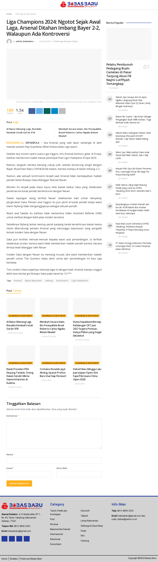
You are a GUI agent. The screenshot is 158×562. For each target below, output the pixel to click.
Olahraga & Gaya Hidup (25, 14)
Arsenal (18, 280)
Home (9, 14)
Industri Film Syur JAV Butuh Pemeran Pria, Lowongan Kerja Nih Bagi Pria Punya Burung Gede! (133, 171)
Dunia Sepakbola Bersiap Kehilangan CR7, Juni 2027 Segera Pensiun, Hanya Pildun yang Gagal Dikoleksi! (87, 328)
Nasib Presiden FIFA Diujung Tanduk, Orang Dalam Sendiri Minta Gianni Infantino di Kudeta (19, 376)
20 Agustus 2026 (48, 336)
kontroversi (62, 280)
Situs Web (61, 468)
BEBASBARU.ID (14, 142)
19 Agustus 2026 (81, 340)
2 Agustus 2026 (15, 387)
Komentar (13, 415)
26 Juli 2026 (79, 383)
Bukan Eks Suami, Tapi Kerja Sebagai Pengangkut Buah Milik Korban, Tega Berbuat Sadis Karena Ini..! (133, 119)
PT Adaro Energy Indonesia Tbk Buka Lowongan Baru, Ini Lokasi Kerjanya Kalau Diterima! (133, 246)
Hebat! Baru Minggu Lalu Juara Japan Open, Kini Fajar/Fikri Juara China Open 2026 (87, 374)
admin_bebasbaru (25, 41)
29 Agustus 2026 (15, 333)
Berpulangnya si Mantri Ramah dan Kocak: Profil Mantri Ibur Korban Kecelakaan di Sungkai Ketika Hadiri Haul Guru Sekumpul (132, 209)
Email (10, 468)
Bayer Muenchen (33, 280)
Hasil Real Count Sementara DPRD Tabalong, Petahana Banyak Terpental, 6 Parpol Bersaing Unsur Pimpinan (132, 228)
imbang (49, 280)
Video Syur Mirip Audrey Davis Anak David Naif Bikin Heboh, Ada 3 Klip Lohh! (132, 155)
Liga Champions (80, 280)
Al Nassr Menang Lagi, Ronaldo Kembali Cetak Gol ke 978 (19, 325)
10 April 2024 (45, 41)
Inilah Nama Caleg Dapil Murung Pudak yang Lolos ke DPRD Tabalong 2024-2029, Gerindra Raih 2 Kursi (133, 189)
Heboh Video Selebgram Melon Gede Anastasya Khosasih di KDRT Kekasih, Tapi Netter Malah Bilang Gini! (133, 137)
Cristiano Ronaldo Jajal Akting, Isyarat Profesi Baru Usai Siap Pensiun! (53, 372)
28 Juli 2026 (46, 380)
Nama (10, 454)
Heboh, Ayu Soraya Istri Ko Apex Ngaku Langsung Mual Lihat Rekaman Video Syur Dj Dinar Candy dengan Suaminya (133, 102)
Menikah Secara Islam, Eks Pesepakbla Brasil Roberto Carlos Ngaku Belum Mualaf (80, 132)
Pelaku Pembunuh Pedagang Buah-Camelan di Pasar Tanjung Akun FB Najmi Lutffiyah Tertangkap (119, 74)
